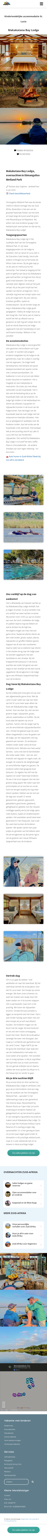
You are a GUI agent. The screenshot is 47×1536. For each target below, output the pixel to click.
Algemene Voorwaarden (29, 1519)
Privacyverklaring (10, 1521)
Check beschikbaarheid (19, 193)
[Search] (32, 1482)
